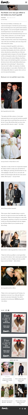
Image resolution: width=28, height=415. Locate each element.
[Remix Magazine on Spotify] (25, 408)
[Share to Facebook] (6, 310)
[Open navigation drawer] (26, 2)
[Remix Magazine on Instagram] (22, 408)
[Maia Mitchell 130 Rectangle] (14, 323)
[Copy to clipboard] (8, 310)
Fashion (3, 17)
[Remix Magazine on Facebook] (20, 408)
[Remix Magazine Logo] (5, 2)
